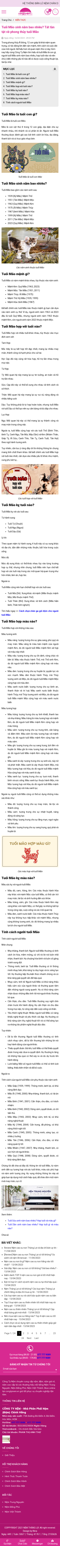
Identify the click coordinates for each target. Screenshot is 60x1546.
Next (29, 1338)
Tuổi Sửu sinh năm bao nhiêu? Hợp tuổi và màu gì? (32, 1220)
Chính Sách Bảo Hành (16, 1481)
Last (36, 1338)
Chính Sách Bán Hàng (16, 1471)
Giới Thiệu (10, 1455)
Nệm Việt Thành (13, 1511)
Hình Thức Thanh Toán (16, 1476)
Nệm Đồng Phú (12, 1506)
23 (54, 1333)
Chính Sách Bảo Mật (15, 1486)
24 (22, 1338)
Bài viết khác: (11, 1242)
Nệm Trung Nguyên (14, 1502)
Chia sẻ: (5, 1235)
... (49, 1333)
